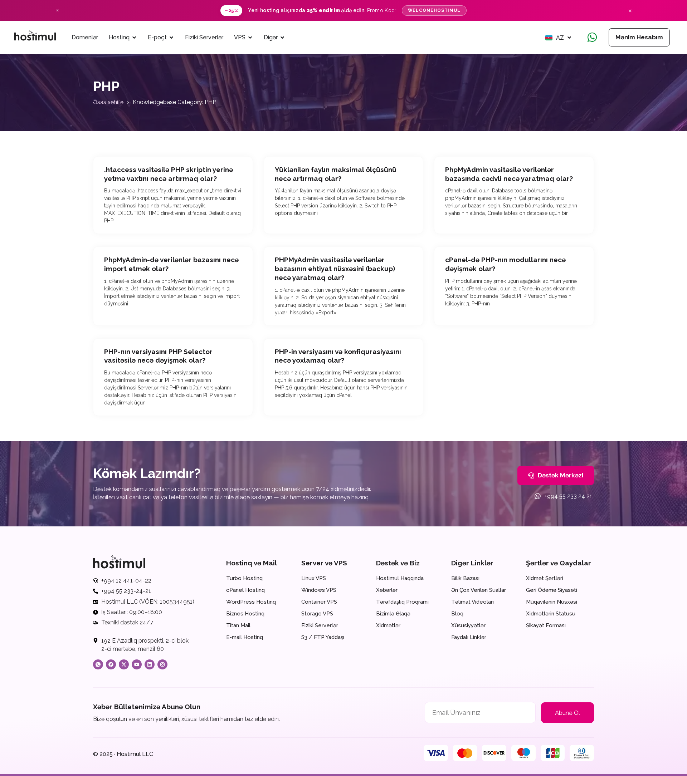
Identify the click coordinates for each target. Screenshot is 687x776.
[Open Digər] (282, 37)
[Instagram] (162, 664)
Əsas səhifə (108, 102)
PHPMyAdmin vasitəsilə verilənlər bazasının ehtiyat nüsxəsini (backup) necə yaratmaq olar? (335, 268)
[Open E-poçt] (171, 37)
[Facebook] (111, 664)
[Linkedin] (150, 664)
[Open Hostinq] (134, 37)
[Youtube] (137, 664)
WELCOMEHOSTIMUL (434, 10)
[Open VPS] (250, 37)
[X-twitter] (124, 664)
